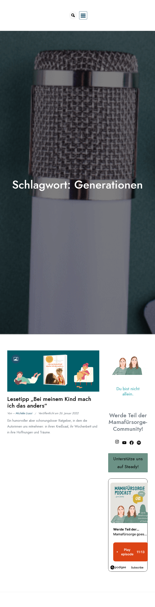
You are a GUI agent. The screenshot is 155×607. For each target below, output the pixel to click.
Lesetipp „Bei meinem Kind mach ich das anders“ (49, 402)
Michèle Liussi (24, 413)
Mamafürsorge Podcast (23, 15)
